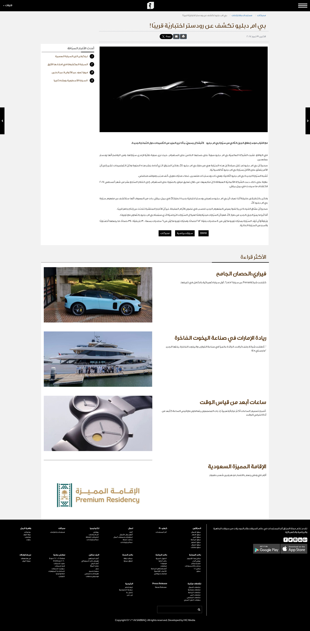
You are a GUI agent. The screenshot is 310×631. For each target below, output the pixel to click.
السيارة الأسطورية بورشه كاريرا (73, 80)
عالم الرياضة (161, 555)
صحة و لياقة (128, 558)
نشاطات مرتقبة (194, 583)
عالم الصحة (127, 555)
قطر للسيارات (60, 566)
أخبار (131, 532)
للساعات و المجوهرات (56, 571)
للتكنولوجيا (60, 574)
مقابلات (28, 537)
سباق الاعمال (196, 532)
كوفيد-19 (163, 528)
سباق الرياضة (196, 540)
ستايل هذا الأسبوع (194, 558)
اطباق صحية (128, 561)
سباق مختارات (196, 547)
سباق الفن (197, 537)
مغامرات (163, 566)
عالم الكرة (162, 561)
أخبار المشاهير (93, 558)
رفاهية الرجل (25, 528)
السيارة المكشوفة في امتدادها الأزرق (70, 64)
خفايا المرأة (94, 566)
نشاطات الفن (195, 595)
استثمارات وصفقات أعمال (123, 537)
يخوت (28, 540)
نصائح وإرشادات (126, 542)
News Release (160, 587)
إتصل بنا (129, 592)
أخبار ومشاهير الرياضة (158, 569)
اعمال (130, 528)
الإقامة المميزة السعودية (237, 467)
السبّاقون (197, 528)
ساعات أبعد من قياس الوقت (233, 402)
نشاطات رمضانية (194, 590)
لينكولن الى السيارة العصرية (74, 56)
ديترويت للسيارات (58, 569)
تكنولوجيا (94, 528)
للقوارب (61, 576)
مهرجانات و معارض (92, 574)
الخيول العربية (161, 558)
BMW (203, 233)
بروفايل (96, 532)
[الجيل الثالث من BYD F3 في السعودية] (308, 120)
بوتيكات (27, 532)
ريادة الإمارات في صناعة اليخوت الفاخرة (220, 338)
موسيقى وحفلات (92, 576)
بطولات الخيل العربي (192, 600)
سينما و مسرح (94, 571)
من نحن (130, 595)
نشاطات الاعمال (194, 587)
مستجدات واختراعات (242, 15)
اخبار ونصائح (196, 563)
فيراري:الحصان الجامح (241, 274)
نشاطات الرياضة (194, 592)
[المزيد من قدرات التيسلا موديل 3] (2, 120)
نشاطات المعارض (194, 597)
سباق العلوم (196, 542)
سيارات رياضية (185, 233)
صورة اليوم (26, 561)
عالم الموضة (195, 555)
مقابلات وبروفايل (160, 574)
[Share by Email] (176, 36)
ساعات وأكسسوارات (193, 566)
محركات (261, 15)
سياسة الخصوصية (126, 590)
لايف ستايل (94, 555)
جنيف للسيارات (59, 563)
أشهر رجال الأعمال (126, 535)
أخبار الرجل (95, 563)
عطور (198, 571)
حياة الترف (27, 535)
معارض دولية (59, 555)
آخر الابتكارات (94, 535)
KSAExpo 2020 (59, 561)
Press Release (159, 583)
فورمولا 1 (163, 563)
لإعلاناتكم (129, 587)
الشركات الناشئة (92, 537)
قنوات (8, 5)
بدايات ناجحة (128, 540)
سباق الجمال (196, 545)
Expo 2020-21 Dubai (57, 558)
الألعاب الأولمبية (160, 571)
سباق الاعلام (196, 535)
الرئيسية (129, 583)
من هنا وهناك (25, 555)
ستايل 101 (197, 569)
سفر (97, 569)
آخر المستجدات (161, 532)
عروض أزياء (196, 561)
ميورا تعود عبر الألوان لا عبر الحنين (72, 72)
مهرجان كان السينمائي (90, 561)
